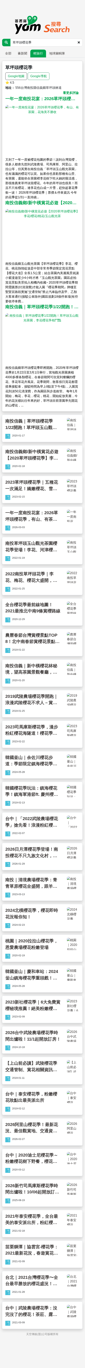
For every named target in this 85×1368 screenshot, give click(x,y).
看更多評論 (71, 92)
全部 (8, 53)
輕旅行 (38, 53)
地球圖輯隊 (57, 53)
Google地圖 (16, 76)
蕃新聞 (22, 53)
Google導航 (38, 76)
